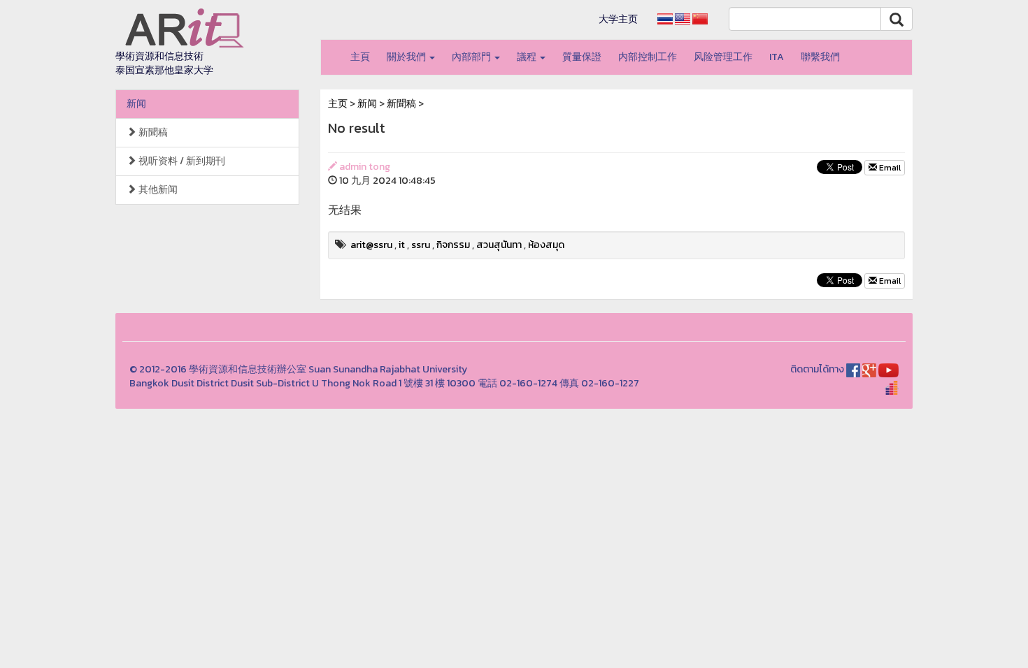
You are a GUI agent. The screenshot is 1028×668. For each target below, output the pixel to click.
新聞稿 (152, 132)
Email (889, 167)
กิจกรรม (453, 245)
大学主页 (618, 19)
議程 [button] (527, 57)
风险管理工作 (723, 57)
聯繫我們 (820, 57)
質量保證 (581, 57)
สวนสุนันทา (499, 245)
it (402, 245)
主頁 (360, 57)
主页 (338, 103)
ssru (420, 245)
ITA (776, 57)
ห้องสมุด (546, 245)
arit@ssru (371, 245)
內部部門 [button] (472, 57)
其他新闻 (157, 189)
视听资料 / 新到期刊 (180, 161)
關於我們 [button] (407, 57)
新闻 (136, 103)
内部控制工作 (647, 57)
